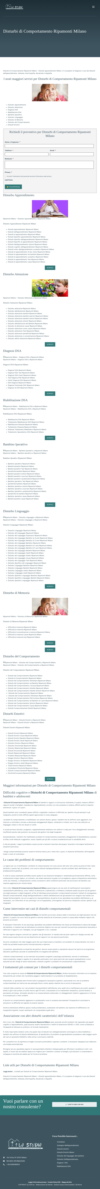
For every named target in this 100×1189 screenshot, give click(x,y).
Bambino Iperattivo (15, 115)
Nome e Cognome (12, 142)
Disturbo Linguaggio (15, 117)
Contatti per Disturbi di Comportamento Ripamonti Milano (35, 1071)
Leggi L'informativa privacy (37, 1182)
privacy (49, 176)
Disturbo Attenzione (15, 107)
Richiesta (9, 159)
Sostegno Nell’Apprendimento (68, 1145)
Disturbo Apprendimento (17, 105)
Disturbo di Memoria (15, 120)
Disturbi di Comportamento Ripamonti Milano (20, 1076)
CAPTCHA (9, 180)
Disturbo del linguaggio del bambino (70, 1156)
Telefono (9, 150)
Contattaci (61, 1142)
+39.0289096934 (13, 1164)
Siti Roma (79, 1184)
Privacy (8, 172)
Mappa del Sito (67, 1182)
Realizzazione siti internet (44, 1184)
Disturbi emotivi (63, 1149)
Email (53, 150)
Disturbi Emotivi (14, 125)
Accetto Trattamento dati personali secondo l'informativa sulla (29, 176)
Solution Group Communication (64, 1184)
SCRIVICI (50, 268)
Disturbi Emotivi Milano (65, 1152)
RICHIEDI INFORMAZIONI (16, 1161)
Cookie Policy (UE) (54, 1182)
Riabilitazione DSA (14, 112)
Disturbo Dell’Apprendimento (67, 1159)
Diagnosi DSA (13, 110)
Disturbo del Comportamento (19, 122)
